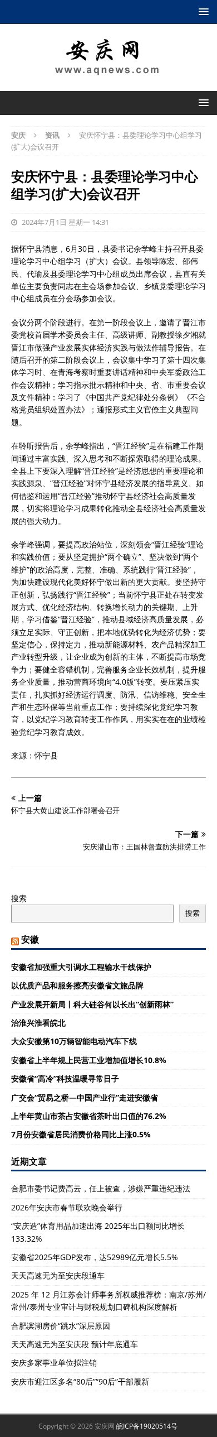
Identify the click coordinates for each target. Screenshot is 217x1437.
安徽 (30, 939)
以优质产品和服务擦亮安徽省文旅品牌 (77, 985)
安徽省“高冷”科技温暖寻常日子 (65, 1078)
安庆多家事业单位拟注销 (54, 1362)
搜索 (19, 898)
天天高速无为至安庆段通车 (58, 1275)
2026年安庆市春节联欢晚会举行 (66, 1207)
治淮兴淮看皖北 (38, 1022)
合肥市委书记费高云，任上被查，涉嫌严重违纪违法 (100, 1188)
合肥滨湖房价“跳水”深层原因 (60, 1325)
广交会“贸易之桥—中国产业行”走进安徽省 (84, 1097)
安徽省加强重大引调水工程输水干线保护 (81, 967)
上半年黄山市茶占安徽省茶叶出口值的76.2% (88, 1116)
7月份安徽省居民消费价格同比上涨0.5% (81, 1134)
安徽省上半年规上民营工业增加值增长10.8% (88, 1060)
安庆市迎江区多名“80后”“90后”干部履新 (80, 1381)
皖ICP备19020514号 (146, 1426)
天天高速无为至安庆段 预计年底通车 (74, 1344)
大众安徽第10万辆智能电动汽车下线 (74, 1041)
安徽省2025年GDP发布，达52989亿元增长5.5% (94, 1257)
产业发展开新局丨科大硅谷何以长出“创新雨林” (92, 1004)
